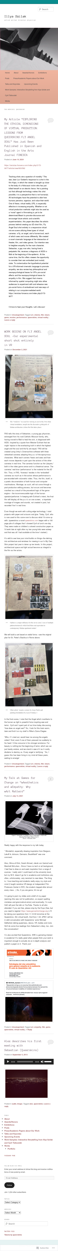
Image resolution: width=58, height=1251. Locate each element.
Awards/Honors (28, 72)
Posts (7, 78)
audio (14, 1103)
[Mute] (42, 1061)
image (19, 1103)
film (42, 315)
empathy (37, 1027)
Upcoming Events (31, 84)
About (16, 72)
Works (7, 101)
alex (31, 1103)
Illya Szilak (15, 16)
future (47, 315)
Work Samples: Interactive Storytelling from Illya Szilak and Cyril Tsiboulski (27, 92)
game (6, 317)
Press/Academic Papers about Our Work (28, 78)
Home (7, 72)
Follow (9, 1185)
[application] (28, 1061)
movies (13, 317)
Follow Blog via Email (13, 1166)
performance (21, 317)
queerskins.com (31, 520)
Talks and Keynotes (12, 84)
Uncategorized (18, 315)
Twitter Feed (9, 1231)
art (32, 315)
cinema (37, 315)
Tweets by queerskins (13, 1234)
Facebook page (9, 1155)
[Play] (8, 1061)
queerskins (32, 317)
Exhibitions (42, 72)
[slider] (48, 1061)
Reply (29, 1029)
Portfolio (11, 1148)
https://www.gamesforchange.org (34, 911)
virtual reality (43, 317)
